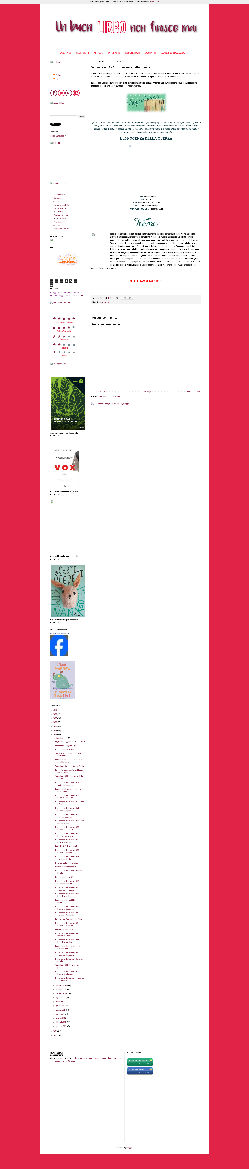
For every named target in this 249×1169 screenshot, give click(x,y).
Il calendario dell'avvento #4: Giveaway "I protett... (67, 953)
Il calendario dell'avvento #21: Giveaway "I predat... (67, 809)
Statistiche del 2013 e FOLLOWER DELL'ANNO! (68, 754)
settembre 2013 (62, 993)
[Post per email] (117, 298)
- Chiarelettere (59, 194)
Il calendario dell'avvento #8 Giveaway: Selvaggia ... (66, 914)
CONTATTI (150, 53)
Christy (58, 75)
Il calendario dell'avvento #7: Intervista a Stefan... (67, 924)
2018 (55, 714)
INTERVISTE (114, 53)
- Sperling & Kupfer (60, 222)
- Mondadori (58, 212)
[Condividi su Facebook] (130, 298)
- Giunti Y (56, 201)
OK (158, 2)
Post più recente (98, 391)
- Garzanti (57, 198)
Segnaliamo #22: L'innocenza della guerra (69, 777)
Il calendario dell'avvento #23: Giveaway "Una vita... (67, 796)
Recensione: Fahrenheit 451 (66, 867)
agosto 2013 (61, 997)
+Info (152, 2)
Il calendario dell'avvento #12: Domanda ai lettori (67, 882)
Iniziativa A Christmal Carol (66, 846)
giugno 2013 (61, 1006)
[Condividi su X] (127, 298)
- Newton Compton (60, 215)
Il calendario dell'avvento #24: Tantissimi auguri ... (67, 783)
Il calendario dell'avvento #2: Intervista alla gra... (67, 972)
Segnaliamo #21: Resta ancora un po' (68, 966)
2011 (55, 1035)
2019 (55, 710)
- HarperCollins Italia (61, 205)
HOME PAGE (64, 53)
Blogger (129, 1147)
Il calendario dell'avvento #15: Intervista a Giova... (67, 851)
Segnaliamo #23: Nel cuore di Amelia (69, 766)
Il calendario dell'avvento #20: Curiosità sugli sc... (67, 815)
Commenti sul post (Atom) (109, 396)
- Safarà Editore (59, 218)
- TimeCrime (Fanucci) (61, 229)
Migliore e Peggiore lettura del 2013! (70, 741)
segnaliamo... (104, 302)
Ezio (57, 79)
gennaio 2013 (61, 1026)
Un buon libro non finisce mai (60, 633)
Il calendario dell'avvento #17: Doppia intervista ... (67, 834)
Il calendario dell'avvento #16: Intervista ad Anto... (67, 841)
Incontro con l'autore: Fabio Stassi (69, 919)
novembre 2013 (62, 985)
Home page (146, 391)
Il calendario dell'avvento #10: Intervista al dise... (67, 895)
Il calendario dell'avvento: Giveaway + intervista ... (69, 979)
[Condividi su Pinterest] (133, 298)
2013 (55, 734)
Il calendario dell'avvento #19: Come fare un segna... (69, 822)
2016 (55, 722)
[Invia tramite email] (122, 298)
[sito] (140, 1074)
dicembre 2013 (62, 738)
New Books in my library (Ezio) (67, 745)
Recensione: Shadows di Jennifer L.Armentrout (68, 947)
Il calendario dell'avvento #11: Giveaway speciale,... (67, 888)
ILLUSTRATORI (132, 53)
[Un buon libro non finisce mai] (59, 656)
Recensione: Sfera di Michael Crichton (66, 901)
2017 (55, 718)
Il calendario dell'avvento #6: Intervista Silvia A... (67, 934)
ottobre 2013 (61, 989)
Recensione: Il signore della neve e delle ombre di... (69, 790)
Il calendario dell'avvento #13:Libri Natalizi (69, 871)
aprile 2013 (60, 1014)
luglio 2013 (60, 1001)
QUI (82, 295)
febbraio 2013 (61, 1022)
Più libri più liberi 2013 (64, 929)
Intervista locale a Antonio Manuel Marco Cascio (69, 771)
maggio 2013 (61, 1010)
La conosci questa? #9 (64, 877)
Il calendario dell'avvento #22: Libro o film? (69, 803)
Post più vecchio (193, 391)
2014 (55, 730)
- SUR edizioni (58, 225)
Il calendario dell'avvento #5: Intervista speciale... (67, 941)
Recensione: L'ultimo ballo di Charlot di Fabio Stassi (69, 760)
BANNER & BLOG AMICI (173, 53)
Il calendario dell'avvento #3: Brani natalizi (69, 960)
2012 (55, 1031)
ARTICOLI (98, 53)
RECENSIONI (82, 53)
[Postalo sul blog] (124, 298)
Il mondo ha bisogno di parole (67, 863)
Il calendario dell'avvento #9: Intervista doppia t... (67, 907)
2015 (55, 726)
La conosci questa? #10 (64, 749)
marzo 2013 (60, 1018)
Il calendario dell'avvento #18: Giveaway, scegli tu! (67, 828)
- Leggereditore (59, 208)
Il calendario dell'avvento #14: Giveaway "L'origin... (67, 857)
